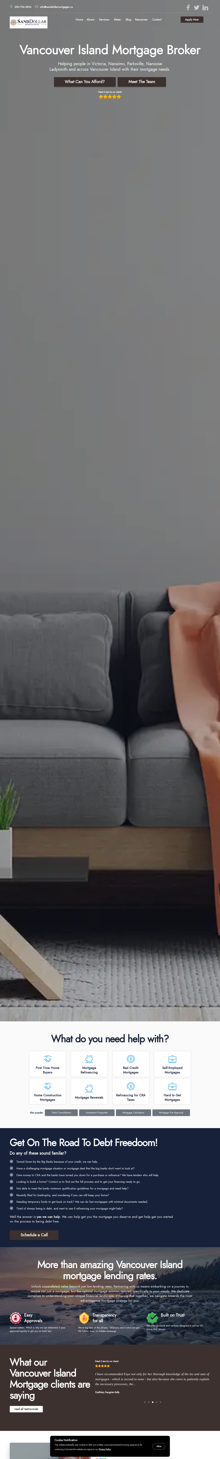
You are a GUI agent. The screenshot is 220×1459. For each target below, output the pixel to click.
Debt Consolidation (61, 1112)
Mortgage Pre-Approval (171, 1112)
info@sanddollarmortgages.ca (56, 7)
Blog (128, 19)
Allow (159, 1446)
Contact (156, 19)
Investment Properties (97, 1112)
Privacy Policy (105, 1449)
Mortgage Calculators (133, 1112)
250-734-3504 (23, 7)
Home (79, 19)
